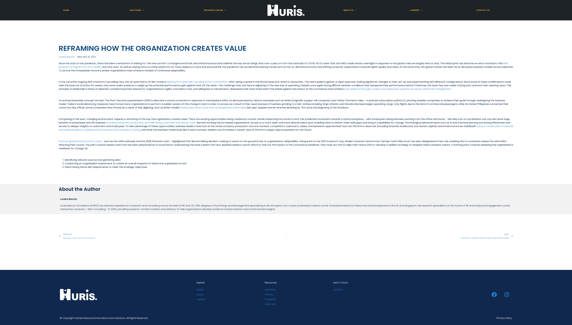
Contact (338, 289)
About (200, 294)
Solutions (135, 10)
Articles (269, 294)
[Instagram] (507, 294)
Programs (270, 299)
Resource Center (213, 10)
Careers (414, 10)
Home (66, 10)
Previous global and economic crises (80, 141)
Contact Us (483, 10)
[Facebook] (494, 294)
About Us (348, 10)
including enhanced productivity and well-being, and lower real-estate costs (151, 122)
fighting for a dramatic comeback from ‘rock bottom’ (197, 82)
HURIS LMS (270, 304)
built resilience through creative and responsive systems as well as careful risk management (397, 89)
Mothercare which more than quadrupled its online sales (213, 107)
